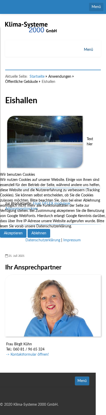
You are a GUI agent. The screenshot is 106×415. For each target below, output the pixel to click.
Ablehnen (38, 233)
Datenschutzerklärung (42, 240)
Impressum (72, 240)
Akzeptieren (13, 233)
